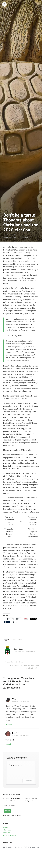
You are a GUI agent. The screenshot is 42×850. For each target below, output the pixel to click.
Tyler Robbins (7, 235)
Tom (14, 699)
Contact (6, 827)
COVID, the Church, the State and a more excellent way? (24, 667)
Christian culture (19, 235)
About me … (7, 833)
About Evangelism (9, 835)
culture (13, 640)
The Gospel (7, 830)
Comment (28, 781)
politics (19, 640)
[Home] (4, 4)
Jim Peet (15, 733)
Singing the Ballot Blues (14, 662)
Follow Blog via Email (11, 794)
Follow (7, 810)
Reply (9, 724)
